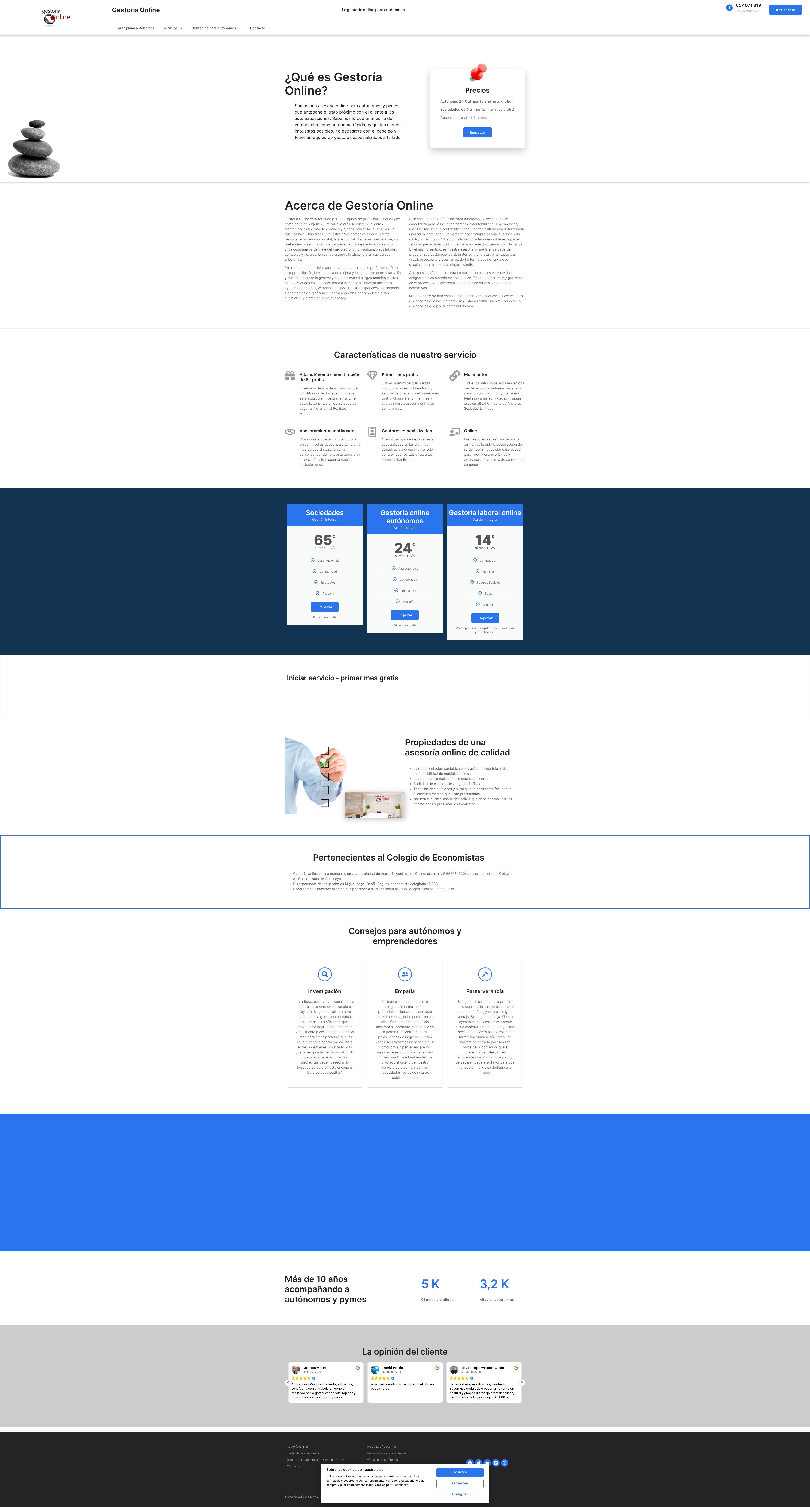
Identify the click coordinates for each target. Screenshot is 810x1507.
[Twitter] (478, 1463)
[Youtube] (487, 1463)
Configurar (460, 1494)
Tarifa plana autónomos (135, 28)
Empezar (324, 607)
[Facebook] (470, 1463)
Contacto (257, 28)
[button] (522, 1383)
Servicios (170, 28)
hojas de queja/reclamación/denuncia (425, 889)
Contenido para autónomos (214, 28)
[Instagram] (504, 1463)
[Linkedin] (496, 1463)
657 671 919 (748, 5)
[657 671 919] (729, 7)
